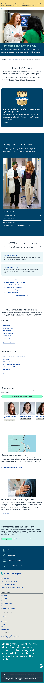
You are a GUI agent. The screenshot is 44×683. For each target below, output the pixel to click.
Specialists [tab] (37, 59)
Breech (8, 333)
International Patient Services (31, 539)
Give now (5, 513)
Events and (6, 606)
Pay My (4, 595)
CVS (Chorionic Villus (11, 361)
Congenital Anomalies (12, 290)
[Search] (39, 9)
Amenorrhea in (8, 328)
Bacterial (7, 330)
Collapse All (11, 211)
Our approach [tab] (4, 59)
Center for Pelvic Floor (12, 285)
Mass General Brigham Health (12, 587)
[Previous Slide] (38, 399)
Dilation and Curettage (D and (11, 364)
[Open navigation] (42, 8)
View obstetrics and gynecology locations (12, 467)
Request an (7, 601)
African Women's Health (12, 279)
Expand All (5, 211)
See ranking (5, 122)
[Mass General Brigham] (6, 8)
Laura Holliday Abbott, (26, 416)
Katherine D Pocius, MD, (10, 416)
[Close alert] (42, 2)
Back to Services (6, 12)
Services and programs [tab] (14, 59)
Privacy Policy (18, 679)
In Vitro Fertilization (9, 367)
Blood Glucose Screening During (14, 356)
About (3, 616)
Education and (8, 584)
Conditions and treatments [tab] (27, 59)
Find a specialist (6, 539)
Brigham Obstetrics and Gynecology (14, 282)
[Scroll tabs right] (43, 59)
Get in (4, 598)
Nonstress (6, 369)
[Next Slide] (41, 399)
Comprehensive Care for (12, 287)
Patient (5, 578)
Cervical (7, 335)
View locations (17, 539)
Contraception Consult (11, 292)
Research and (9, 581)
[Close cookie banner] (38, 675)
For (5, 629)
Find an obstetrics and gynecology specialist (22, 396)
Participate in (7, 603)
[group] (8, 412)
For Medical (8, 608)
